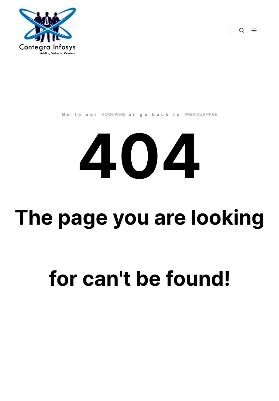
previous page (200, 114)
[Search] (242, 30)
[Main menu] (254, 30)
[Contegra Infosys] (48, 30)
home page (113, 114)
